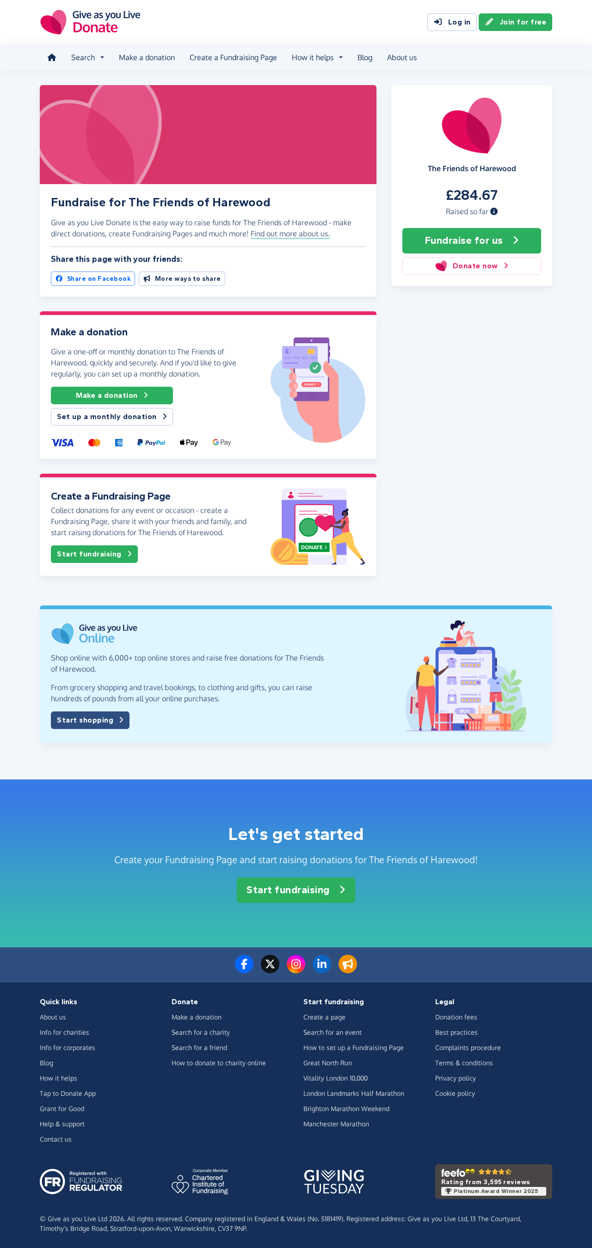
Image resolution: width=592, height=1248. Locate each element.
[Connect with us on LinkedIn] (322, 969)
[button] (494, 211)
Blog (365, 57)
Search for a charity (201, 1032)
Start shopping (85, 720)
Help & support (62, 1124)
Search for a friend (199, 1047)
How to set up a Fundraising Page (353, 1047)
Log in (459, 22)
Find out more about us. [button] (290, 233)
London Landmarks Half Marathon (353, 1093)
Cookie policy (455, 1093)
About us (402, 57)
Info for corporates (67, 1047)
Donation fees (456, 1017)
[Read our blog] (348, 969)
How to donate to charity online (219, 1063)
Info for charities (64, 1032)
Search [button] (83, 57)
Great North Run (327, 1063)
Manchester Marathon (336, 1124)
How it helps (58, 1078)
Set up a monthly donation (107, 416)
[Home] (52, 57)
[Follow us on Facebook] (244, 969)
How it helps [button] (312, 57)
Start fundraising (89, 554)
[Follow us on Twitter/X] (270, 969)
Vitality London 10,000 (335, 1078)
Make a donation (147, 57)
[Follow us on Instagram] (296, 969)
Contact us (56, 1139)
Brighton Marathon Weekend (346, 1108)
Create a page (324, 1017)
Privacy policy (455, 1078)
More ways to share (188, 279)
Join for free (523, 22)
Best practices (456, 1032)
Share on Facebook (99, 279)
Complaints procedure (468, 1047)
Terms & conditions (464, 1063)
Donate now (475, 265)
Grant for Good (62, 1108)
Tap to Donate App (68, 1093)
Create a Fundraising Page (233, 57)
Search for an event (332, 1032)
